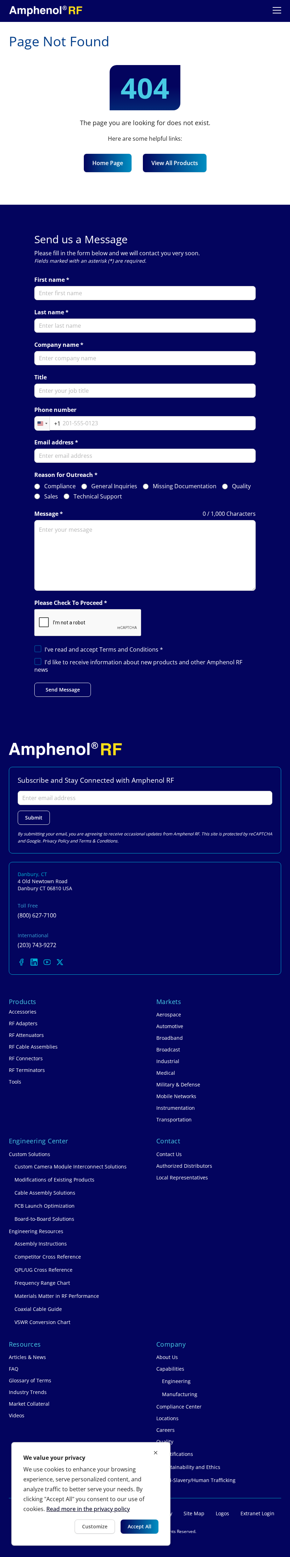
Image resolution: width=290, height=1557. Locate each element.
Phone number (55, 410)
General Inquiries (114, 486)
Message (46, 514)
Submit (33, 817)
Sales (51, 496)
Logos (222, 1513)
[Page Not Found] (46, 11)
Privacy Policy (55, 841)
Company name (56, 345)
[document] (90, 1494)
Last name (49, 312)
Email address (54, 442)
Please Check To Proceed (68, 603)
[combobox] (47, 423)
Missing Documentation (184, 486)
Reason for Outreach (63, 475)
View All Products (174, 163)
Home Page (107, 163)
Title (40, 377)
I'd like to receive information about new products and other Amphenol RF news (138, 665)
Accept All (139, 1526)
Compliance (60, 486)
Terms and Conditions (129, 649)
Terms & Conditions (98, 841)
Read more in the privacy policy (88, 1509)
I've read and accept (104, 649)
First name (49, 280)
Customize (95, 1526)
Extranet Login (257, 1513)
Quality (241, 486)
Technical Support (98, 496)
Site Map (194, 1513)
